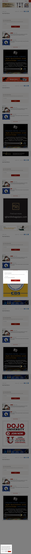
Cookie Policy (3, 551)
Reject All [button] (6, 551)
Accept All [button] (9, 551)
